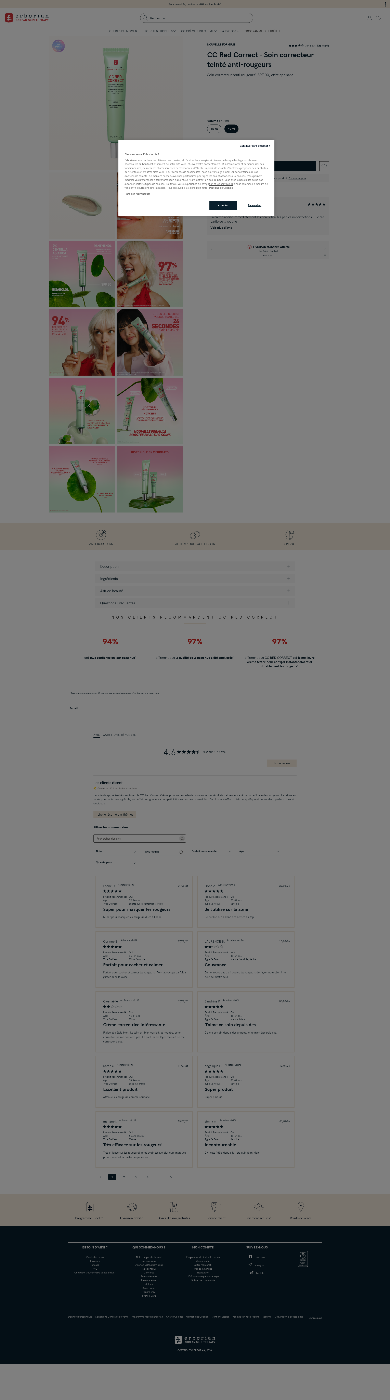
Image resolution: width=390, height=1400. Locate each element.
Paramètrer (254, 205)
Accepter (223, 205)
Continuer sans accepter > (255, 145)
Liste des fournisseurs (137, 194)
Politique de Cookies (221, 188)
